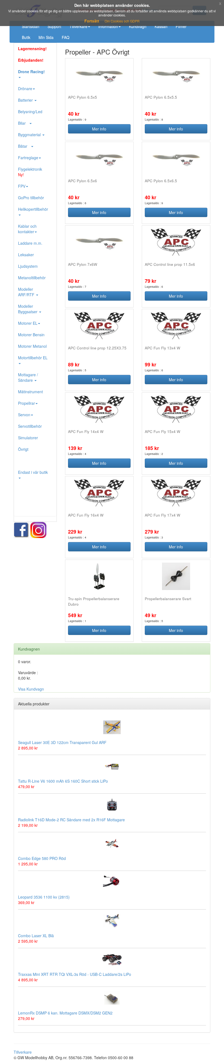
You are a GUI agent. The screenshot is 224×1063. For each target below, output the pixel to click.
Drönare (25, 88)
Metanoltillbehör (32, 277)
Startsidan (30, 26)
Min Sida (46, 37)
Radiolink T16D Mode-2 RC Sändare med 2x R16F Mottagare (71, 819)
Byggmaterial (30, 134)
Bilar (23, 123)
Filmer (181, 26)
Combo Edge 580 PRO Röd (42, 858)
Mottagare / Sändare (28, 377)
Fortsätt (91, 21)
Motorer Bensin (31, 334)
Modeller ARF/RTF (27, 291)
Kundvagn (137, 26)
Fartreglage (28, 157)
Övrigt (23, 449)
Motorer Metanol (32, 346)
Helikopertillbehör (33, 209)
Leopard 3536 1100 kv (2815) (44, 897)
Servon (24, 414)
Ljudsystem (28, 266)
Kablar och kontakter (27, 228)
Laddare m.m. (30, 243)
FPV (21, 186)
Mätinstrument (30, 391)
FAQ (65, 37)
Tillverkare (78, 26)
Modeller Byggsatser (28, 308)
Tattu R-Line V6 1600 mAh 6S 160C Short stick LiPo (63, 781)
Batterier (26, 100)
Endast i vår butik (33, 472)
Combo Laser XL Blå (36, 935)
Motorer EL (27, 323)
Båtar (24, 146)
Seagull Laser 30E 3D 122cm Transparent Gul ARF (62, 742)
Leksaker (26, 254)
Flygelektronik (30, 171)
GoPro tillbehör (31, 197)
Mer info (99, 129)
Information (108, 26)
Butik (26, 37)
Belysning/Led (30, 111)
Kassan (161, 26)
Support (54, 26)
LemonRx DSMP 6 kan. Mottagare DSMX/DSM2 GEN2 (65, 1013)
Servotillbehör (30, 426)
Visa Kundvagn (31, 689)
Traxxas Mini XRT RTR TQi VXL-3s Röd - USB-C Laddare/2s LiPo (74, 974)
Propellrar (26, 403)
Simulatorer (28, 437)
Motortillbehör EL (33, 357)
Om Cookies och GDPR (122, 21)
